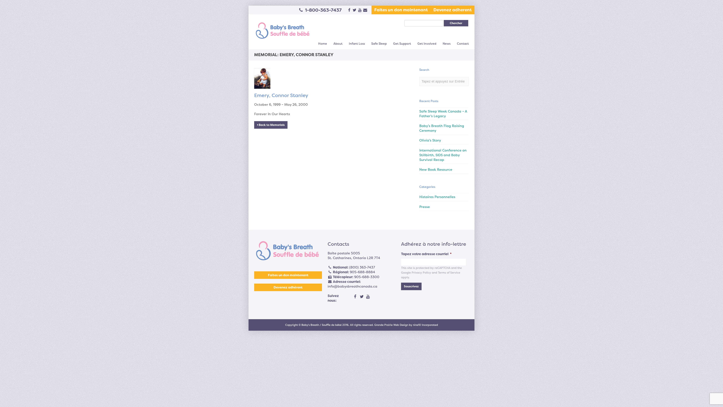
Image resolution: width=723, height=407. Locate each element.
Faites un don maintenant (401, 10)
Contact (463, 44)
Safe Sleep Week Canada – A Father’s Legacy (443, 113)
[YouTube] (368, 297)
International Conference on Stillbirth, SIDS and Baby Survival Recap (443, 155)
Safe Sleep (379, 44)
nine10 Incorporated (425, 325)
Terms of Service (449, 273)
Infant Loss (357, 44)
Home (322, 44)
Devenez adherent (452, 10)
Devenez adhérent (288, 287)
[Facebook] (355, 297)
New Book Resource (435, 169)
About (337, 44)
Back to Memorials (271, 125)
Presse (424, 207)
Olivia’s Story (430, 140)
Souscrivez (411, 286)
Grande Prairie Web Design (391, 325)
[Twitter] (361, 297)
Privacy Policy (421, 273)
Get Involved (426, 44)
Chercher (456, 23)
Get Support (402, 44)
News (447, 44)
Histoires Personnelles (437, 197)
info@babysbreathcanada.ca (352, 286)
